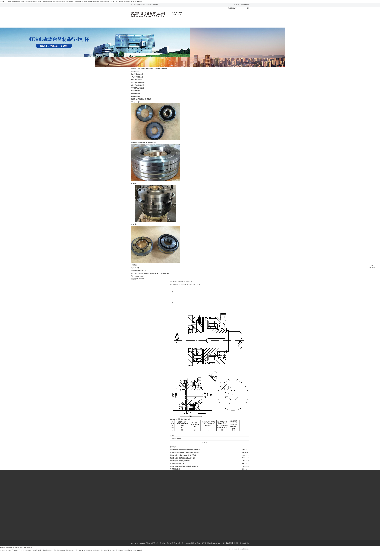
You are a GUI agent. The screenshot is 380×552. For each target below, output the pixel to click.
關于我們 (148, 24)
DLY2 (179, 438)
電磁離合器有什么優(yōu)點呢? (180, 460)
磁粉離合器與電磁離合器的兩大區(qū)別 (182, 458)
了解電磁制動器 (175, 469)
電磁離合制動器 (135, 96)
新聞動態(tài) (172, 24)
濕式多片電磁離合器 (137, 74)
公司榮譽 (148, 520)
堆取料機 (141, 540)
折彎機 (161, 540)
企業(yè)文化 (141, 520)
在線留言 (196, 24)
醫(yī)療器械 (134, 540)
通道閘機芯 (148, 540)
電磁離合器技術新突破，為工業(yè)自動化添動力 (185, 452)
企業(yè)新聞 (143, 534)
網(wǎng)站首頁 (136, 24)
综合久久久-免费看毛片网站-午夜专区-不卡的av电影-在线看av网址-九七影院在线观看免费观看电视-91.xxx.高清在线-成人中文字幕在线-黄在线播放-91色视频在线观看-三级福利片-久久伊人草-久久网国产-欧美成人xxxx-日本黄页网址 (71, 1)
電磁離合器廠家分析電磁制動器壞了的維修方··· (184, 466)
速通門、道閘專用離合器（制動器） (142, 99)
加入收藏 (236, 4)
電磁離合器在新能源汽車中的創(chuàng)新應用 (185, 449)
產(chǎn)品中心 (160, 24)
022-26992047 (372, 266)
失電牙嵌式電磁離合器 (137, 85)
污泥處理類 (155, 540)
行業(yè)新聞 (135, 534)
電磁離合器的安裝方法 (177, 463)
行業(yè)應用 (184, 24)
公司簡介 (133, 520)
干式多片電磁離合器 (137, 77)
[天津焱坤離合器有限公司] (148, 14)
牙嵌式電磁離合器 (136, 79)
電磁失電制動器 (135, 93)
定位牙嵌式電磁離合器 (160, 68)
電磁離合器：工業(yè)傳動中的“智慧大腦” (183, 455)
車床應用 (166, 540)
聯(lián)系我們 (245, 4)
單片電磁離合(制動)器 (137, 88)
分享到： (173, 435)
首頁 (139, 68)
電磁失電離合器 (135, 91)
